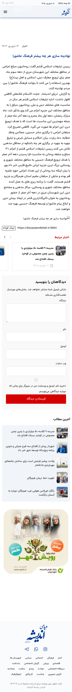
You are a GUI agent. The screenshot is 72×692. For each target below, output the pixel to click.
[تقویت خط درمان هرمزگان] (62, 477)
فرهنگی (50, 658)
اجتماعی (39, 658)
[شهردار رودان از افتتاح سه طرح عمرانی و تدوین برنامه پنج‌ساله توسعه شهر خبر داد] (62, 447)
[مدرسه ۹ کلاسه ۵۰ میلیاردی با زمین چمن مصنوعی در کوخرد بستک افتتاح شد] (62, 432)
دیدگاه (62, 301)
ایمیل (63, 346)
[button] (5, 237)
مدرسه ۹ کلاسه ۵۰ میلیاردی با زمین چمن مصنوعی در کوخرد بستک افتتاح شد (32, 434)
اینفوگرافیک (16, 674)
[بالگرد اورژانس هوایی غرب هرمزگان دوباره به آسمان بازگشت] (62, 492)
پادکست (40, 674)
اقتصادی (56, 663)
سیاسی (28, 658)
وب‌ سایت (61, 363)
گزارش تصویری (54, 674)
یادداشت (16, 663)
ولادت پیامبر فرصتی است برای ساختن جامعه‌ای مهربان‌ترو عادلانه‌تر (29, 463)
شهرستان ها (15, 658)
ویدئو (31, 668)
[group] (40, 256)
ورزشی (46, 663)
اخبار (24, 46)
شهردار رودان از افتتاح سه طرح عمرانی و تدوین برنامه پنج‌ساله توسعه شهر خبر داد (30, 449)
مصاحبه (11, 668)
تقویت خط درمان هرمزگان (40, 478)
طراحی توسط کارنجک (36, 687)
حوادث (41, 668)
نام (64, 329)
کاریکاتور (29, 674)
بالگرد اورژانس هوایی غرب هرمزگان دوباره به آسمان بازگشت (31, 493)
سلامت (22, 668)
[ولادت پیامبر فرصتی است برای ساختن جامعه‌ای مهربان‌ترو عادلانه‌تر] (62, 462)
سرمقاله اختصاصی (56, 668)
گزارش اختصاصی (31, 663)
